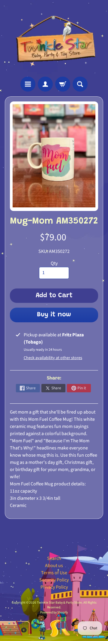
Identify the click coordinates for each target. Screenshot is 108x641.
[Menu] (27, 84)
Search (54, 558)
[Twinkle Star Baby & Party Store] (54, 38)
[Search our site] (80, 84)
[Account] (45, 84)
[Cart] (62, 84)
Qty (54, 263)
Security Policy (54, 580)
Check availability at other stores (53, 358)
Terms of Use (54, 572)
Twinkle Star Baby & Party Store (59, 602)
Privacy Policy (54, 587)
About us (54, 565)
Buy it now (54, 315)
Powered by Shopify (54, 612)
